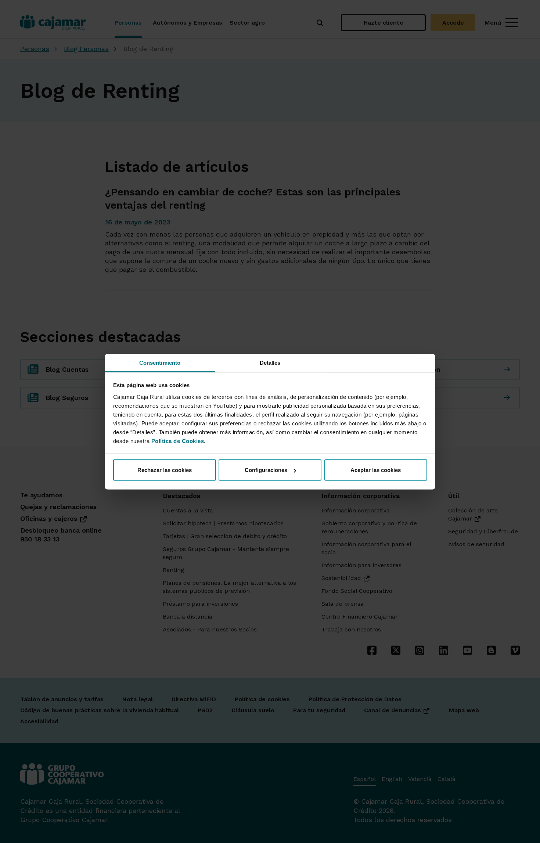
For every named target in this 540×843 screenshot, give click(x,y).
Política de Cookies (177, 440)
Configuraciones (266, 470)
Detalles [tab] (270, 362)
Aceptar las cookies (375, 470)
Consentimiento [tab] (159, 362)
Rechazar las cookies (164, 470)
